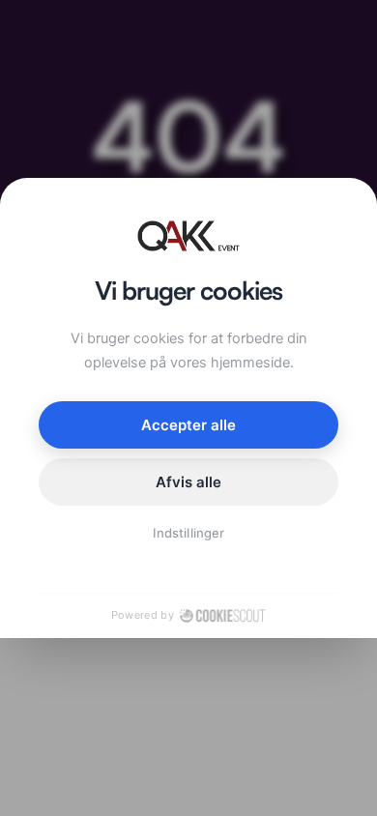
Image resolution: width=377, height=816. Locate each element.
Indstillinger (188, 532)
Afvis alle (189, 482)
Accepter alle (189, 425)
